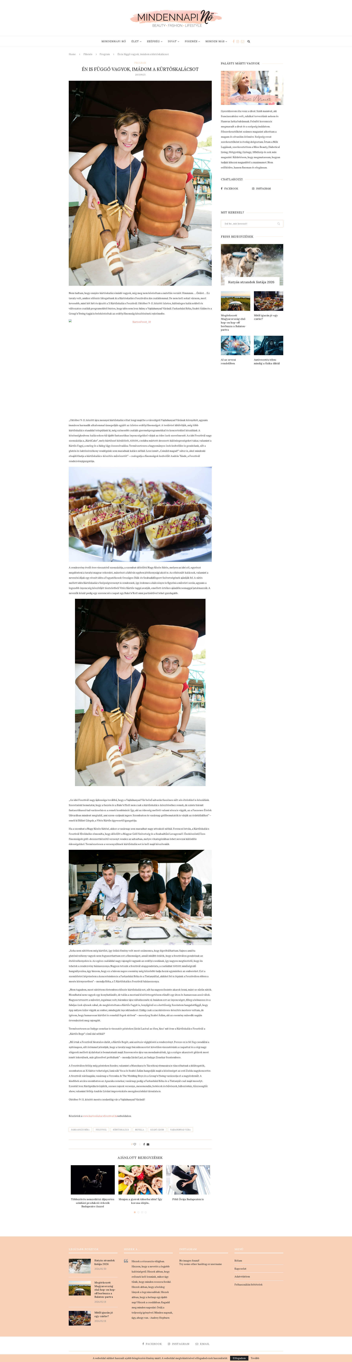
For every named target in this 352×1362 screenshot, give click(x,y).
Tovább (255, 1358)
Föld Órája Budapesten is (188, 1199)
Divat (172, 41)
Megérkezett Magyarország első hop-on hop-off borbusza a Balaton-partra (233, 322)
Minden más (215, 41)
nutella (139, 1129)
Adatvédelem (242, 1276)
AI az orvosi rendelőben (228, 361)
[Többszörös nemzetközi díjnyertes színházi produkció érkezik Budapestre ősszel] (93, 1179)
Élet (135, 41)
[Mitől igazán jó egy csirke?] (268, 301)
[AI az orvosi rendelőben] (235, 345)
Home (72, 54)
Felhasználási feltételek (248, 1284)
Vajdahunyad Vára (180, 1129)
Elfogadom (239, 1358)
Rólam (238, 1260)
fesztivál (101, 1129)
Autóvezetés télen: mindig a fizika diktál (267, 361)
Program (105, 54)
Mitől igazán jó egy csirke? (266, 317)
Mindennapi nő (114, 41)
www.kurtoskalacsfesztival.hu (100, 1116)
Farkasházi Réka (80, 1129)
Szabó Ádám (157, 1129)
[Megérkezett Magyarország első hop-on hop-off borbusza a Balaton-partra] (235, 301)
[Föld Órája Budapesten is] (188, 1179)
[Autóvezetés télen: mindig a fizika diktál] (268, 345)
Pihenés (191, 41)
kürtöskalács (121, 1129)
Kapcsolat (240, 1268)
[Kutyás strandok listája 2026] (252, 265)
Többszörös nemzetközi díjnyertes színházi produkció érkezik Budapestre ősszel (92, 1203)
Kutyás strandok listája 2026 (251, 282)
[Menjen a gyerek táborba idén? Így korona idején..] (140, 1179)
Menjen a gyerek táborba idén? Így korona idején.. (140, 1201)
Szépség (153, 41)
